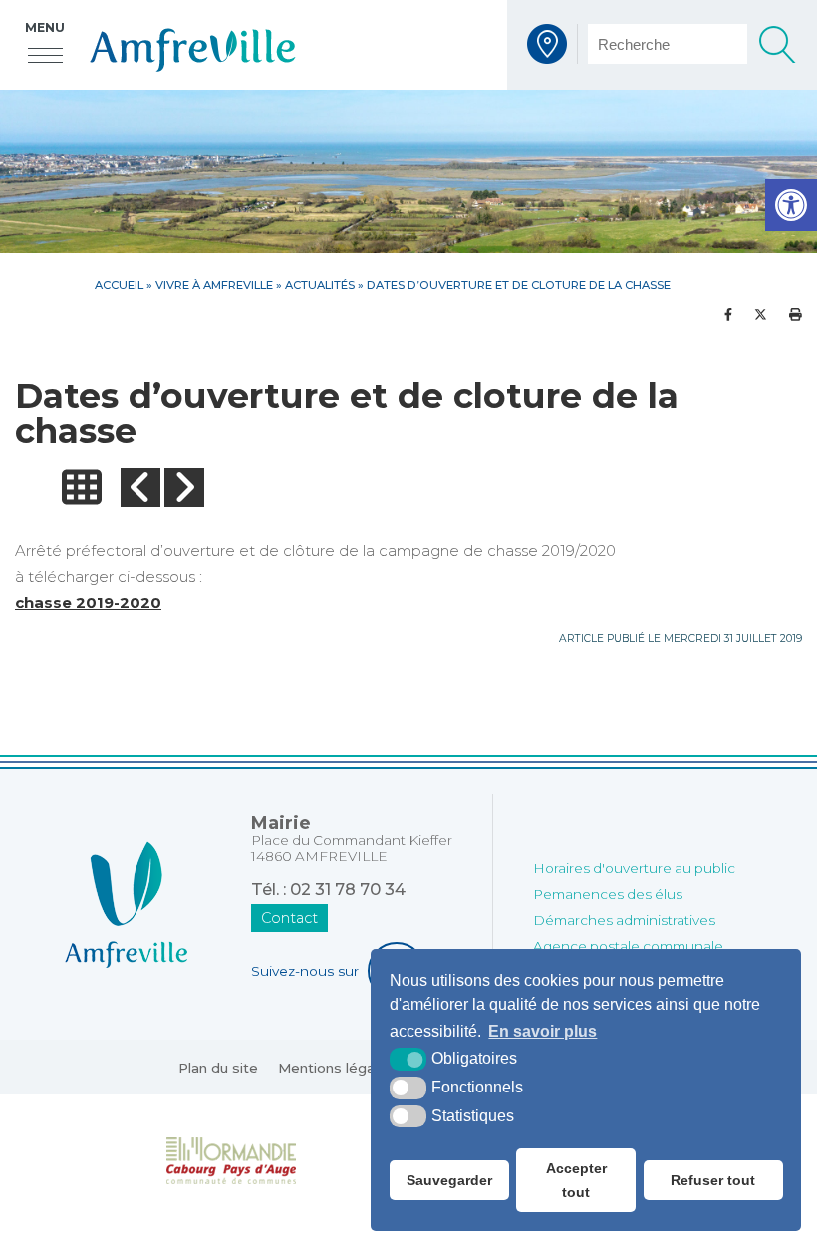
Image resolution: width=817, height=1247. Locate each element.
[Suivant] (184, 487)
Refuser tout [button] (713, 1180)
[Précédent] (140, 487)
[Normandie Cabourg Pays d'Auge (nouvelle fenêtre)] (231, 1159)
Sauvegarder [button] (449, 1180)
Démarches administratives (624, 920)
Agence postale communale (628, 946)
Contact (289, 918)
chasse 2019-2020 (88, 602)
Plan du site (218, 1068)
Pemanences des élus (607, 894)
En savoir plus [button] (542, 1031)
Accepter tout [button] (576, 1180)
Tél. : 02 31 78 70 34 (328, 889)
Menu (45, 27)
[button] (791, 205)
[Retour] (82, 487)
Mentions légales (336, 1068)
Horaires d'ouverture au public (634, 868)
